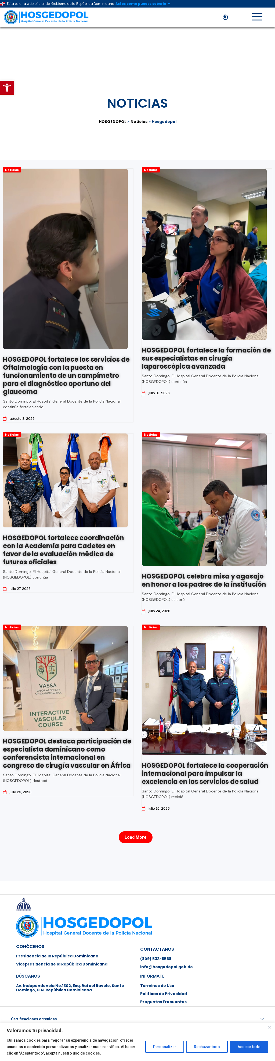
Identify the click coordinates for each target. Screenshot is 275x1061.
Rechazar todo (207, 1047)
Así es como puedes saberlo (140, 3)
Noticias (12, 170)
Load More (136, 837)
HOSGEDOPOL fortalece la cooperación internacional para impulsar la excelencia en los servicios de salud (205, 773)
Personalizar (164, 1047)
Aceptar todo (249, 1047)
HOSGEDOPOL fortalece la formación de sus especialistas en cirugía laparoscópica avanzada (206, 358)
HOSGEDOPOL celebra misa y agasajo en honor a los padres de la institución (204, 580)
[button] (7, 88)
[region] (137, 1042)
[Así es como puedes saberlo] (169, 4)
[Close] (269, 1027)
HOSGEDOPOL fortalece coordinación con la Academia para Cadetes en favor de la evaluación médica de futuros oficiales (63, 549)
